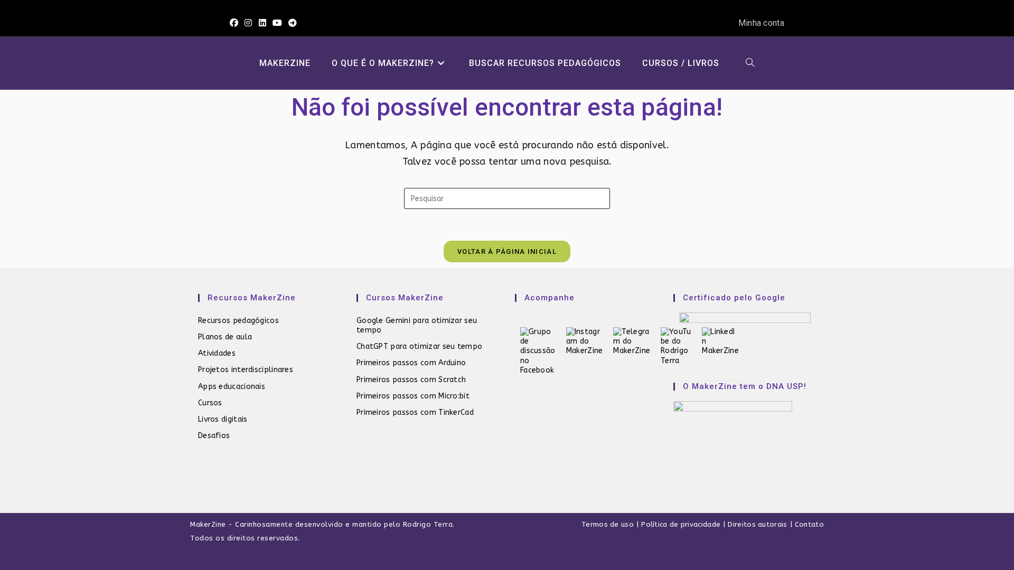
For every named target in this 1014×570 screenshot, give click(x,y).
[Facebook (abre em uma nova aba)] (235, 23)
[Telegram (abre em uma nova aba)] (292, 23)
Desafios (214, 435)
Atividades (217, 353)
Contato (809, 524)
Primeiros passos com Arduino (411, 362)
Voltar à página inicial (507, 251)
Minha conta (761, 23)
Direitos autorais (757, 524)
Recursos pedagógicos (238, 320)
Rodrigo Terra (428, 524)
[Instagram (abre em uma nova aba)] (248, 23)
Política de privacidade (680, 524)
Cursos (210, 402)
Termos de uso (607, 524)
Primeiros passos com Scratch (411, 379)
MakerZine (208, 524)
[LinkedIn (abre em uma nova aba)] (262, 23)
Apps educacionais (231, 386)
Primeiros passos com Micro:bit (413, 396)
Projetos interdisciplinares (245, 369)
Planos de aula (225, 336)
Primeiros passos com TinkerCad (415, 412)
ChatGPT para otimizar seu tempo (419, 346)
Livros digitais (223, 419)
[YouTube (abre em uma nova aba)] (277, 23)
